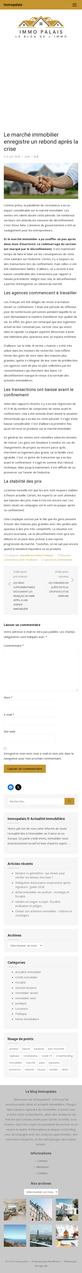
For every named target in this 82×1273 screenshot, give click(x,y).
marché (30, 1062)
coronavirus (11, 559)
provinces (15, 1069)
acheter (13, 1049)
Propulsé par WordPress (46, 1261)
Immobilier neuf (25, 998)
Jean (27, 156)
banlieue (39, 1049)
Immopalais (13, 5)
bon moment (56, 1049)
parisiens (54, 1062)
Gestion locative (25, 988)
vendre (53, 1069)
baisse (26, 1049)
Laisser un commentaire (58, 559)
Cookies (42, 1173)
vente (65, 1069)
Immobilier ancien (26, 993)
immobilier (15, 1062)
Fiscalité (20, 982)
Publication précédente (24, 590)
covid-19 (23, 559)
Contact (42, 1161)
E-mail (9, 714)
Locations (21, 1008)
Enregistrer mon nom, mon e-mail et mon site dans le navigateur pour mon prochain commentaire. (39, 756)
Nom (8, 697)
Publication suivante (59, 583)
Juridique (21, 1003)
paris (42, 1062)
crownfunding (64, 1056)
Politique (48, 555)
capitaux (14, 1056)
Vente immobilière (27, 1019)
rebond (33, 559)
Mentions (42, 1167)
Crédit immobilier (26, 977)
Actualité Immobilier (31, 555)
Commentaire (14, 645)
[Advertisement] (41, 86)
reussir (41, 1069)
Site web (9, 731)
